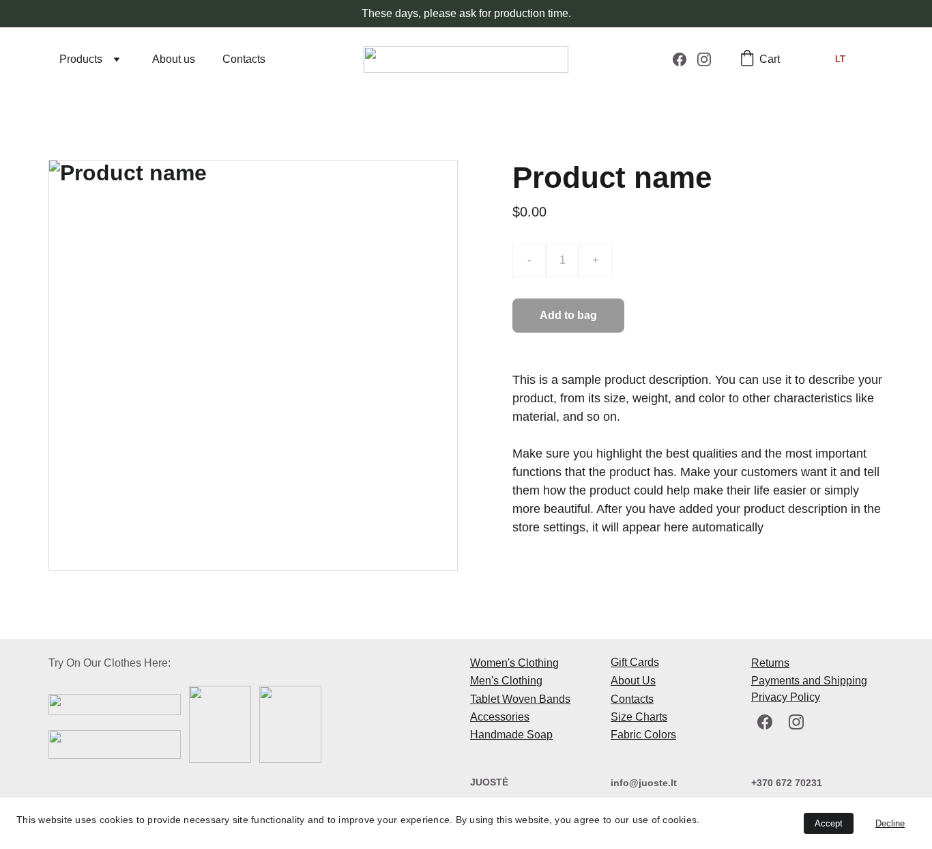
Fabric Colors (643, 734)
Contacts (243, 59)
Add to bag (568, 315)
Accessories (499, 717)
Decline (890, 823)
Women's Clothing (514, 663)
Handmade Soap (511, 734)
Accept (829, 823)
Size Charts (639, 717)
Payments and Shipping (809, 680)
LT (840, 59)
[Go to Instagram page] (704, 59)
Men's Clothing (506, 680)
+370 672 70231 (786, 782)
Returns (770, 663)
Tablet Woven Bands (520, 699)
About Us (633, 680)
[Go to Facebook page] (685, 59)
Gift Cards (635, 662)
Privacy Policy (785, 697)
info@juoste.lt (644, 782)
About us (173, 59)
